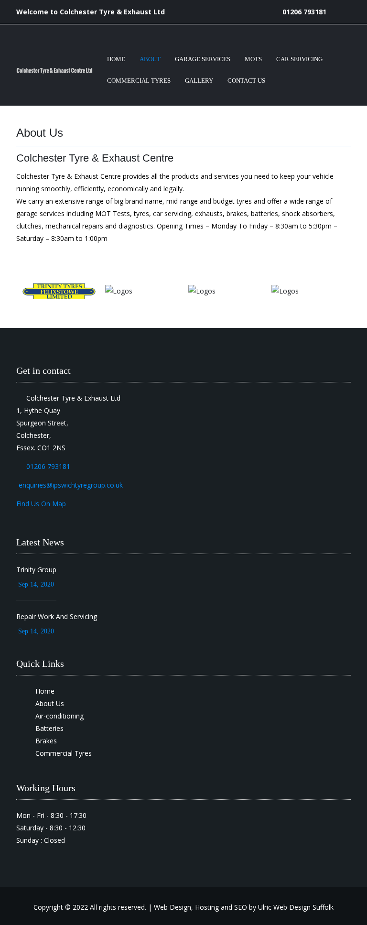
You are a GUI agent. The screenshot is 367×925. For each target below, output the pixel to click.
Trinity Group (36, 569)
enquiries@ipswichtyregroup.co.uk (71, 485)
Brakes (46, 740)
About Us (49, 703)
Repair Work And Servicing (56, 616)
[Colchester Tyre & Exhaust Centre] (54, 71)
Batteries (49, 728)
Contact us (246, 80)
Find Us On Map (41, 503)
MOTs (253, 59)
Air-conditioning (59, 715)
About (150, 59)
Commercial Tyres (139, 80)
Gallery (199, 80)
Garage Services (202, 59)
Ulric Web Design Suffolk (296, 907)
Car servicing (299, 59)
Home (116, 59)
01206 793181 (304, 11)
